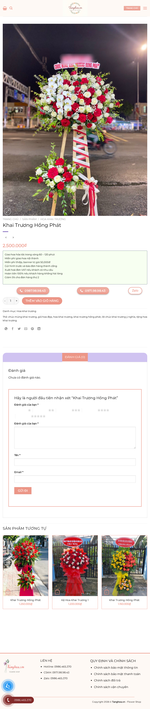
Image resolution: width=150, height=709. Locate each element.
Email (18, 472)
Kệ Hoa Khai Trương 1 (75, 600)
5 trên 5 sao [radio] (23, 416)
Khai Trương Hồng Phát (25, 600)
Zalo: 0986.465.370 (56, 678)
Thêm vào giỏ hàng (42, 300)
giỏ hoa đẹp (45, 316)
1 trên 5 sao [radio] (20, 410)
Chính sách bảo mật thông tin (116, 667)
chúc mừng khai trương (22, 316)
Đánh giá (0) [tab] (75, 357)
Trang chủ (10, 219)
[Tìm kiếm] (11, 8)
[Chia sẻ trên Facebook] (13, 329)
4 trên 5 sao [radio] (90, 410)
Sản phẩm (29, 219)
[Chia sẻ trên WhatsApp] (6, 329)
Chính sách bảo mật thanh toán (117, 674)
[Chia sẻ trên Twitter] (19, 329)
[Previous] (3, 594)
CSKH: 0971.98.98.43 (56, 672)
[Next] (147, 594)
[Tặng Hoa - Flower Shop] (75, 8)
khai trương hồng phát (87, 316)
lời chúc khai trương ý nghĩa (118, 316)
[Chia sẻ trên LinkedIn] (39, 329)
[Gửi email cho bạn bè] (26, 329)
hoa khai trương (62, 316)
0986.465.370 (62, 666)
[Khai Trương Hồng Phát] (25, 565)
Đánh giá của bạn (26, 404)
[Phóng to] (7, 211)
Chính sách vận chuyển (111, 687)
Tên (17, 455)
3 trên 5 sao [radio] (64, 410)
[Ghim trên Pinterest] (32, 329)
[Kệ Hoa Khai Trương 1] (75, 565)
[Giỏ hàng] (5, 8)
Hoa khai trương (53, 219)
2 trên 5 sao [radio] (40, 410)
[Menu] (145, 8)
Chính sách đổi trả (107, 680)
